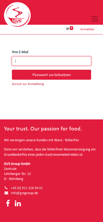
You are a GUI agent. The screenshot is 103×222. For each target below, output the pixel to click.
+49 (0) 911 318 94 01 (27, 188)
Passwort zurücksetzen (51, 75)
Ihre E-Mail (20, 52)
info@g (16, 193)
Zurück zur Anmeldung (28, 84)
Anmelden (87, 29)
